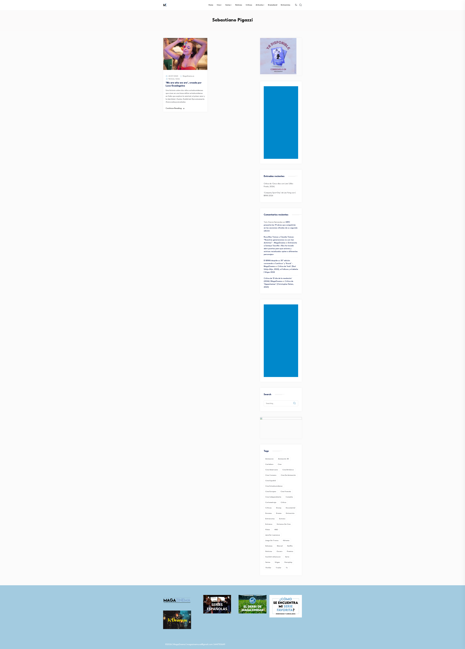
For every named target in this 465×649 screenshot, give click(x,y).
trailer (278, 568)
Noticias (238, 5)
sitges (277, 562)
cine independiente (273, 497)
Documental (290, 508)
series (267, 562)
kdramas (268, 546)
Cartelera (269, 464)
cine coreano (270, 475)
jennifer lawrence (272, 535)
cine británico (288, 470)
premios (290, 551)
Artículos (259, 5)
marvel (280, 546)
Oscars (279, 551)
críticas (268, 508)
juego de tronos (272, 540)
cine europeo (270, 491)
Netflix (290, 546)
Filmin (267, 529)
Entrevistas (285, 5)
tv (287, 568)
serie (287, 557)
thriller (268, 568)
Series (227, 5)
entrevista (290, 513)
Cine (219, 5)
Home (211, 5)
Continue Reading (174, 108)
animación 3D (283, 459)
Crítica (283, 502)
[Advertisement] (281, 122)
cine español (270, 480)
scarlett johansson (273, 557)
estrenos (268, 524)
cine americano (271, 470)
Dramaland (272, 5)
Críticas (249, 5)
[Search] (296, 401)
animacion (269, 459)
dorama (268, 513)
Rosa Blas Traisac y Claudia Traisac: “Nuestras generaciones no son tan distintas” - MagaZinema (279, 240)
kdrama (286, 540)
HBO (276, 529)
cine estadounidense (273, 486)
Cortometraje (270, 502)
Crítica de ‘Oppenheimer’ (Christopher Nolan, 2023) (279, 284)
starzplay (288, 562)
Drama (278, 513)
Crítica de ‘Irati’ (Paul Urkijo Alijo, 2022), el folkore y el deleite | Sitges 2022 (281, 269)
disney (278, 508)
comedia (289, 497)
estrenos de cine (284, 524)
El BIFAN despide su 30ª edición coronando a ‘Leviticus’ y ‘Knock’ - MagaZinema (278, 263)
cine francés (286, 491)
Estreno (282, 519)
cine (279, 464)
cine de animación (288, 475)
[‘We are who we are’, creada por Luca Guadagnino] (185, 69)
